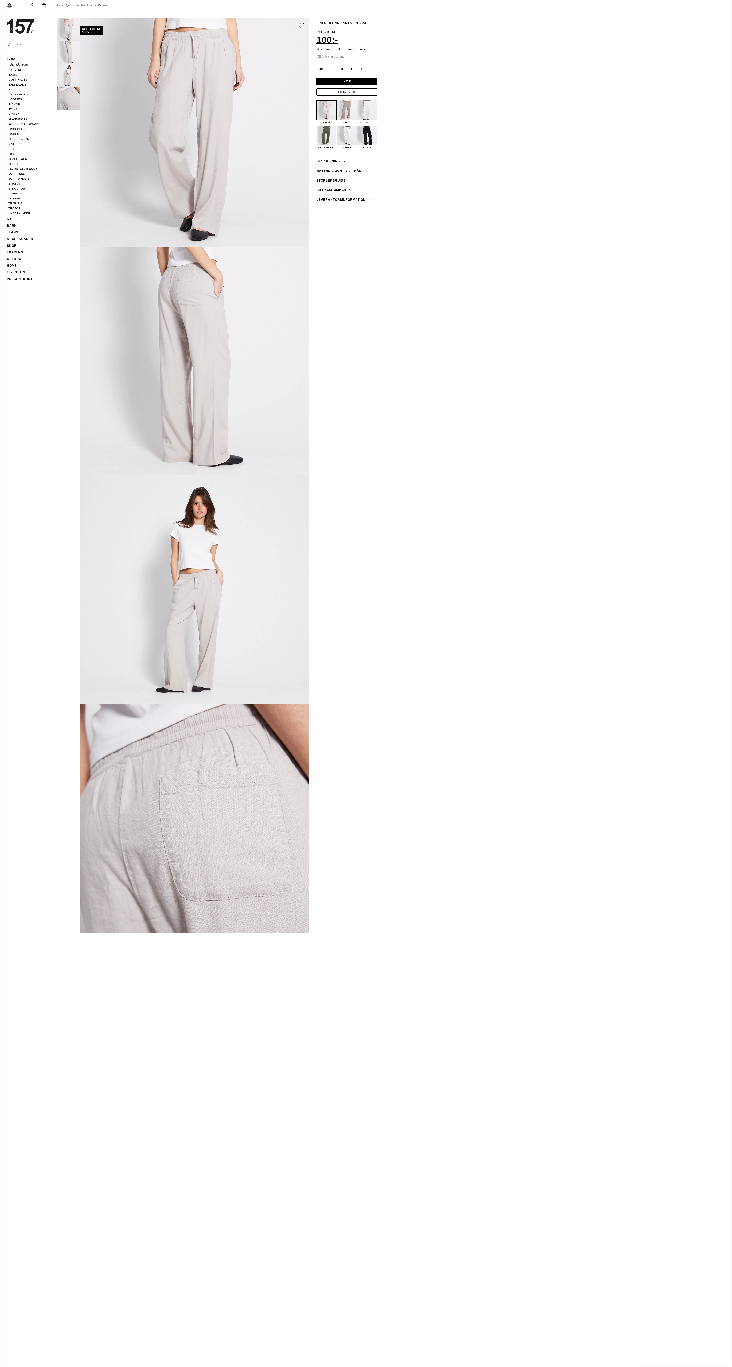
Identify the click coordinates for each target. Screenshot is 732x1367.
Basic (12, 74)
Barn (12, 225)
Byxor (13, 89)
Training (15, 252)
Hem (60, 5)
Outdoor (15, 259)
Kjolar (14, 114)
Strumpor (16, 188)
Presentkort (20, 279)
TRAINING (15, 203)
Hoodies (15, 99)
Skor (12, 245)
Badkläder (17, 84)
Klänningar (17, 119)
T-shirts (15, 193)
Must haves (17, 79)
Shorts (14, 163)
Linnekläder (18, 129)
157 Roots (16, 272)
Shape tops (17, 158)
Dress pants (18, 94)
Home (12, 265)
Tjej (11, 58)
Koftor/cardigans (23, 124)
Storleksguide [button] (331, 180)
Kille (12, 219)
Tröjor (14, 208)
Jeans (13, 109)
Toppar (14, 198)
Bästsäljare (18, 64)
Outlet (14, 148)
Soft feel (16, 173)
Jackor (14, 104)
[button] (32, 6)
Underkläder (19, 213)
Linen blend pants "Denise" (90, 5)
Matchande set (20, 144)
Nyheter (15, 69)
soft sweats (18, 178)
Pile (11, 153)
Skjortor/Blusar (22, 168)
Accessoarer (20, 239)
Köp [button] (347, 81)
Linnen (13, 134)
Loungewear (18, 139)
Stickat (14, 183)
